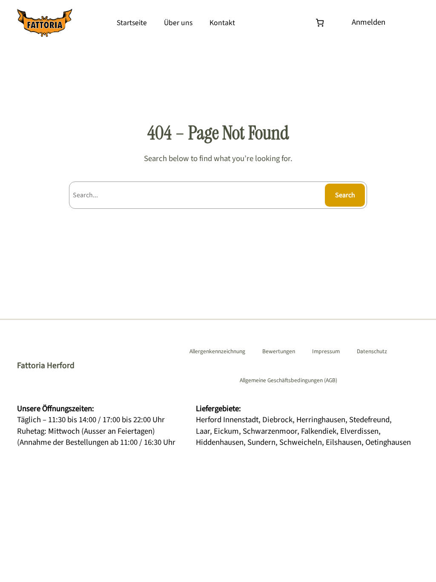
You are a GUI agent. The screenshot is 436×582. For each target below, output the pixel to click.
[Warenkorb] (321, 23)
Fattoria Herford (46, 366)
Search (345, 195)
